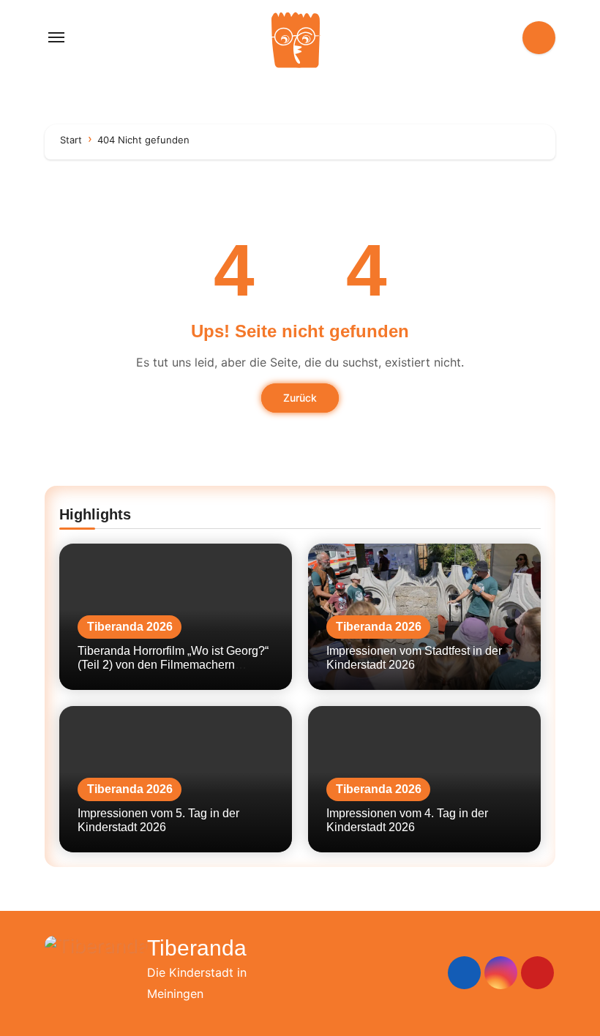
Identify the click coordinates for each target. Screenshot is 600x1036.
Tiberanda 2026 (130, 626)
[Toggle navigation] (56, 37)
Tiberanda (197, 948)
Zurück (300, 397)
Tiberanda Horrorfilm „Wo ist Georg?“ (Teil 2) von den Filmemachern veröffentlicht (173, 665)
